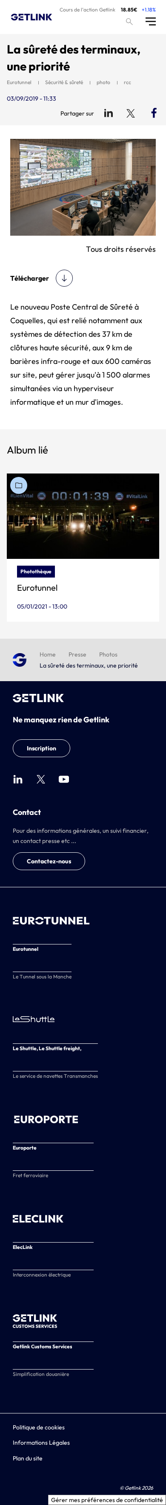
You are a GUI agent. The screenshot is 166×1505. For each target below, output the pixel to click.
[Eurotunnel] (83, 516)
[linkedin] (18, 779)
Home (48, 654)
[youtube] (64, 779)
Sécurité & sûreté (64, 82)
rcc (127, 82)
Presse (77, 654)
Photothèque (36, 571)
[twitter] (41, 779)
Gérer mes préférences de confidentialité (107, 1500)
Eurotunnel (19, 82)
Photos (108, 654)
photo (103, 82)
